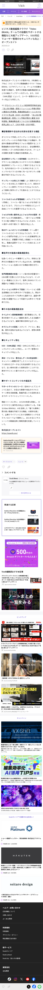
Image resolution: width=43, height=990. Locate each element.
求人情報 (24, 11)
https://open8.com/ (10, 433)
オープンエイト (8, 462)
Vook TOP (7, 1)
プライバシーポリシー (10, 935)
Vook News (19, 16)
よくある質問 (7, 919)
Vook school (21, 1)
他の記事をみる (26, 493)
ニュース (22, 462)
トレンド (9, 16)
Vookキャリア (36, 1)
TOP (2, 16)
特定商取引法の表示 (10, 938)
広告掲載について (9, 911)
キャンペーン (36, 11)
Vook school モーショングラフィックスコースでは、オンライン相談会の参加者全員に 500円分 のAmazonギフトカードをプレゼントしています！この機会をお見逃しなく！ (14, 444)
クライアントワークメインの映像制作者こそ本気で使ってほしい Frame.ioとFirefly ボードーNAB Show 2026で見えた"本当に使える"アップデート (15, 580)
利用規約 (6, 931)
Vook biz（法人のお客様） (12, 958)
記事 (4, 11)
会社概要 (6, 971)
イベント (13, 11)
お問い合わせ (7, 915)
